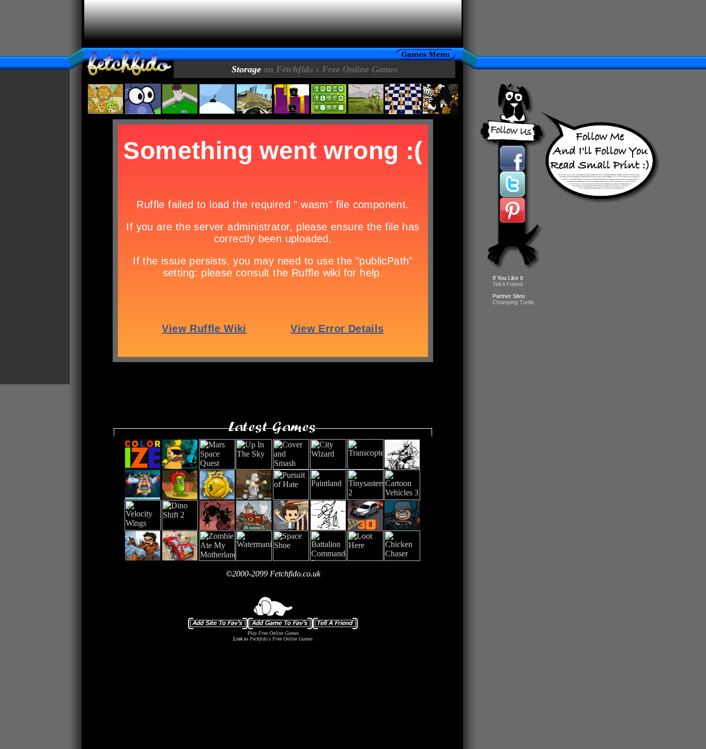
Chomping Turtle (513, 302)
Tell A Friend (508, 284)
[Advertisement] (273, 24)
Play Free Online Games (273, 633)
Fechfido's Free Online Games (281, 639)
